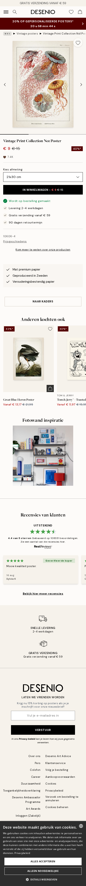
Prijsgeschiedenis (15, 241)
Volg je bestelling (56, 770)
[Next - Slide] (81, 84)
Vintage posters (27, 33)
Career (36, 777)
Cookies (50, 783)
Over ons (34, 756)
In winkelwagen (43, 190)
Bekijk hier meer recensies (43, 593)
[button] (43, 879)
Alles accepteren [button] (43, 861)
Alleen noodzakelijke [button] (43, 871)
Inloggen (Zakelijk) (28, 815)
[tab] (14, 133)
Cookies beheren (56, 807)
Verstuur (43, 730)
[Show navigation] (6, 12)
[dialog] (43, 853)
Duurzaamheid (31, 783)
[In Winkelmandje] (50, 388)
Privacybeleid (54, 790)
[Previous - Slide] (5, 84)
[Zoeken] (14, 12)
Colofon (35, 770)
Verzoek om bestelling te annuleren (61, 798)
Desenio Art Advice (58, 756)
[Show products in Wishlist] (71, 12)
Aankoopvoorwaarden (60, 777)
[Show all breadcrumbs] (7, 34)
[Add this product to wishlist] (78, 42)
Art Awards (33, 808)
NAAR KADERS (43, 301)
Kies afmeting (12, 169)
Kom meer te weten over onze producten (43, 249)
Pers (38, 763)
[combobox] (81, 826)
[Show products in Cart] (80, 12)
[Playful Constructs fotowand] (43, 456)
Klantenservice (55, 763)
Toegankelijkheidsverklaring (22, 790)
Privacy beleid (27, 738)
